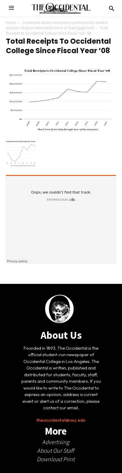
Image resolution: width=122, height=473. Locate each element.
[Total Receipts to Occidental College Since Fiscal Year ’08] (61, 131)
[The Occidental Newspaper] (61, 8)
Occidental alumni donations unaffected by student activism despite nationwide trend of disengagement (57, 25)
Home (11, 22)
